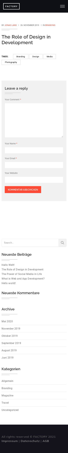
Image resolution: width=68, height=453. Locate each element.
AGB (46, 441)
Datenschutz (30, 441)
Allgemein (7, 380)
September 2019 (11, 343)
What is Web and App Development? (23, 278)
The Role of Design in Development (22, 269)
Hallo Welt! (8, 264)
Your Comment (13, 99)
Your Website (11, 173)
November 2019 (11, 328)
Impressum (10, 441)
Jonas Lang (11, 25)
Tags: (5, 56)
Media (50, 56)
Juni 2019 (8, 357)
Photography (11, 62)
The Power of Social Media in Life (22, 274)
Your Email (11, 158)
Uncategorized (10, 410)
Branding (50, 25)
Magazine (7, 395)
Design (35, 56)
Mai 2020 (7, 321)
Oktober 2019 (10, 335)
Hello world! (9, 283)
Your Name (11, 143)
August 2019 (9, 350)
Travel (5, 402)
